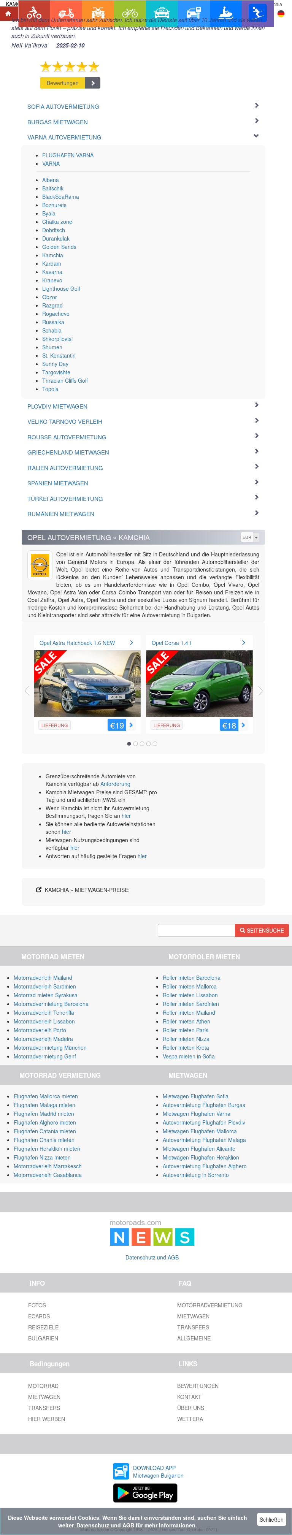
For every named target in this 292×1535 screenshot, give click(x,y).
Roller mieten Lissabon (190, 995)
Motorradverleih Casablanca (48, 1175)
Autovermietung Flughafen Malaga (204, 1140)
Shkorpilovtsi (57, 338)
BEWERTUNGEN (198, 1385)
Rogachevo (56, 313)
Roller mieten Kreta (186, 1047)
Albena (50, 180)
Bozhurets (54, 205)
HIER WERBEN (46, 1419)
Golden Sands (59, 246)
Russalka (53, 322)
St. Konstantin (59, 355)
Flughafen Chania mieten (44, 1140)
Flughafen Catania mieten (45, 1131)
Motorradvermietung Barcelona (51, 1003)
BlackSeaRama (60, 196)
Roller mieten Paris (185, 1030)
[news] (152, 1231)
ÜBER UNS (190, 1407)
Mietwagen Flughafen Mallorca (200, 1131)
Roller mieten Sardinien (191, 1003)
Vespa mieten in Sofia (189, 1056)
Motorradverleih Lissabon (44, 1021)
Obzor (49, 297)
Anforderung (115, 783)
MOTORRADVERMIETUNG (210, 1305)
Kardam (51, 263)
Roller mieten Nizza (186, 1038)
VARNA (51, 163)
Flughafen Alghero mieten (45, 1122)
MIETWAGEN (193, 1316)
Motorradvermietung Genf (45, 1056)
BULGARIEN (43, 1338)
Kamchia (52, 255)
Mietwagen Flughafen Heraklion (201, 1157)
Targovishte (56, 372)
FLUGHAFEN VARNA (68, 155)
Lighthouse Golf (61, 288)
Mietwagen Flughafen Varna (196, 1113)
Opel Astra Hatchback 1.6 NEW (77, 642)
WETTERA (190, 1419)
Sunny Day (55, 364)
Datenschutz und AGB (152, 1257)
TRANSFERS (193, 1327)
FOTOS (37, 1305)
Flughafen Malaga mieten (44, 1105)
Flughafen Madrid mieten (44, 1113)
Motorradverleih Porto (40, 1030)
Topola (50, 389)
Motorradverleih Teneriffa (44, 1012)
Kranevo (52, 280)
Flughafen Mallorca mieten (46, 1096)
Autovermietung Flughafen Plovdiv (204, 1122)
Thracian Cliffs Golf (65, 380)
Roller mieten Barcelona (192, 977)
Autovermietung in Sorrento (196, 1175)
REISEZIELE (43, 1327)
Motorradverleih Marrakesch (48, 1166)
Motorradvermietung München (50, 1047)
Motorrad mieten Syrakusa (46, 995)
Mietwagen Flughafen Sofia (196, 1096)
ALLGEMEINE (194, 1338)
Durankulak (56, 238)
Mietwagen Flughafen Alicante (199, 1148)
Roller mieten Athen (186, 1021)
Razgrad (52, 305)
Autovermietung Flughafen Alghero (205, 1166)
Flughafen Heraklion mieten (47, 1148)
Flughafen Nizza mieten (42, 1157)
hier (126, 815)
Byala (49, 213)
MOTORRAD (43, 1385)
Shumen (52, 347)
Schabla (52, 330)
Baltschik (52, 188)
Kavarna (52, 272)
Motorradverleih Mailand (43, 977)
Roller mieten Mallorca (190, 986)
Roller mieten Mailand (189, 1012)
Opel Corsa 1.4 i (171, 642)
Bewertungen (63, 83)
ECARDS (39, 1316)
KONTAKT (189, 1396)
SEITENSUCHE (264, 930)
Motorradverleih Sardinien (45, 986)
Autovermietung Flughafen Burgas (204, 1105)
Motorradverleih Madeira (43, 1038)
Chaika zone (57, 221)
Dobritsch (53, 230)
